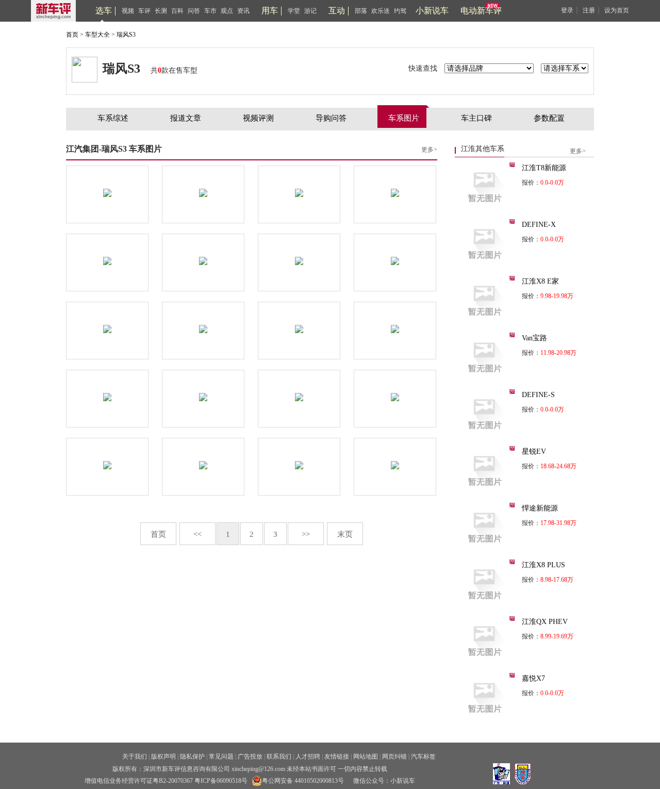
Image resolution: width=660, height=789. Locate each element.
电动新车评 (481, 10)
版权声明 (163, 756)
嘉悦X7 (533, 678)
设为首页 (616, 10)
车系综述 (112, 118)
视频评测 (258, 118)
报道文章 (185, 118)
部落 (361, 10)
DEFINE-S (538, 395)
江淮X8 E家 (540, 281)
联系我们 (279, 756)
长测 (161, 10)
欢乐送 (380, 10)
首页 (72, 34)
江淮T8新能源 (544, 168)
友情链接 (336, 756)
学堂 (294, 10)
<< (197, 534)
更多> (429, 149)
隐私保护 (192, 756)
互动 (336, 10)
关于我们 (134, 756)
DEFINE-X (539, 224)
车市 (210, 10)
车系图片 (403, 118)
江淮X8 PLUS (543, 565)
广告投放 (250, 756)
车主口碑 (476, 118)
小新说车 (432, 10)
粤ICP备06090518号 (221, 780)
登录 (567, 10)
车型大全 (97, 34)
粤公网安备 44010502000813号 (303, 780)
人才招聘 (307, 756)
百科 (177, 10)
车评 (144, 10)
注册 (589, 10)
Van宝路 (534, 338)
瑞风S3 (126, 34)
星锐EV (534, 451)
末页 (345, 534)
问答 (194, 10)
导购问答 (331, 118)
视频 (128, 10)
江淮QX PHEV (545, 622)
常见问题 (221, 756)
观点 (227, 10)
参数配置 (549, 118)
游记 (310, 10)
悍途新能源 (540, 508)
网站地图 (365, 756)
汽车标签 (423, 756)
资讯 (243, 10)
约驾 (400, 10)
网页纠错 (394, 756)
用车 (269, 10)
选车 (103, 10)
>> (306, 534)
